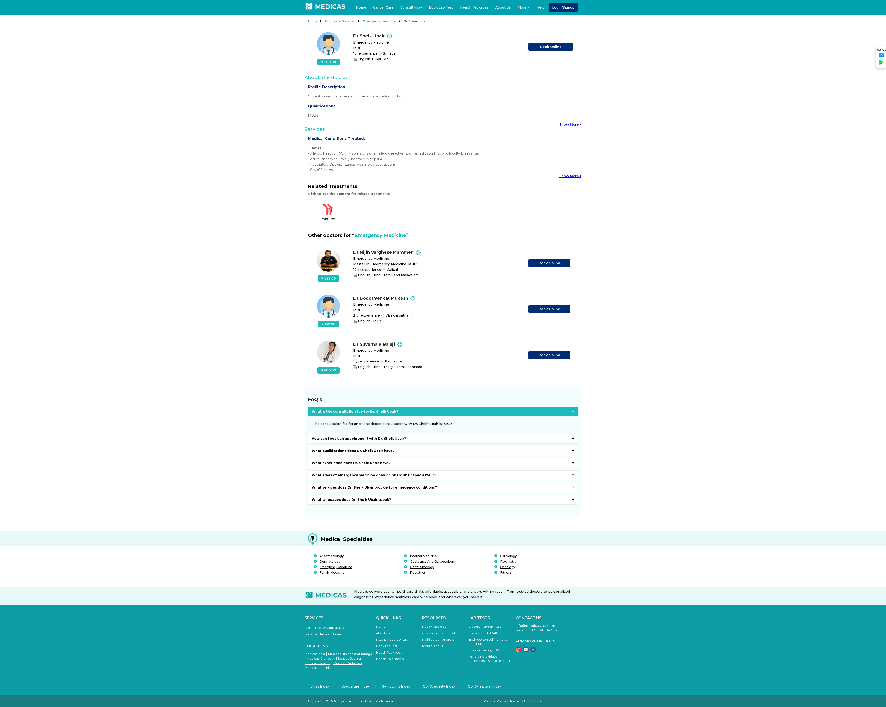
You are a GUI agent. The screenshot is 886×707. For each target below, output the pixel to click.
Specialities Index (355, 686)
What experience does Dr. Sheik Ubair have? (351, 463)
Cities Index (319, 686)
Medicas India (315, 654)
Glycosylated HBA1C (483, 633)
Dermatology (330, 561)
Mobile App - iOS (435, 646)
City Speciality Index (439, 686)
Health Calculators (390, 659)
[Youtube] (526, 651)
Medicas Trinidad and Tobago (350, 654)
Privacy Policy (495, 701)
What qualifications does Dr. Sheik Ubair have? (353, 451)
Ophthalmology (422, 567)
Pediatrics (418, 572)
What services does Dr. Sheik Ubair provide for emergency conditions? (374, 487)
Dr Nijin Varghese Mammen (384, 252)
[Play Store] (881, 64)
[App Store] (881, 56)
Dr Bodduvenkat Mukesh (381, 298)
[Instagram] (518, 651)
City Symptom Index (484, 686)
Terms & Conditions (525, 701)
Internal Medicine (423, 556)
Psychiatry (508, 561)
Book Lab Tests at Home (323, 634)
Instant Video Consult (392, 639)
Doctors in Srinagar (340, 21)
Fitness (506, 572)
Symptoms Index (396, 686)
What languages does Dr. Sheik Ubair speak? (351, 500)
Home (361, 7)
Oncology (507, 567)
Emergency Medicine (379, 21)
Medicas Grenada (320, 658)
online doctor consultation (381, 424)
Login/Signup (563, 7)
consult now (411, 7)
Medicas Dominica (318, 667)
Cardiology (508, 556)
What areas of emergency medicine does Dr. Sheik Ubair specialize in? (374, 475)
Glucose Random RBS (484, 626)
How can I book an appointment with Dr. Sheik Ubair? (359, 438)
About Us (503, 7)
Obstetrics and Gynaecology (432, 561)
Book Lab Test (441, 7)
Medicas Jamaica (317, 663)
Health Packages (474, 7)
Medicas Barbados (347, 663)
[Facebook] (533, 651)
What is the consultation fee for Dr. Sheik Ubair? (355, 411)
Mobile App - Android (438, 639)
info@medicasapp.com (536, 625)
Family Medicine (332, 572)
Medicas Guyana (348, 658)
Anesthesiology (332, 556)
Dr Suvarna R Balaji (374, 344)
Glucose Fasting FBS (483, 650)
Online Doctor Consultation (325, 628)
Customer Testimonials (439, 633)
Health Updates (434, 626)
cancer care (383, 7)
